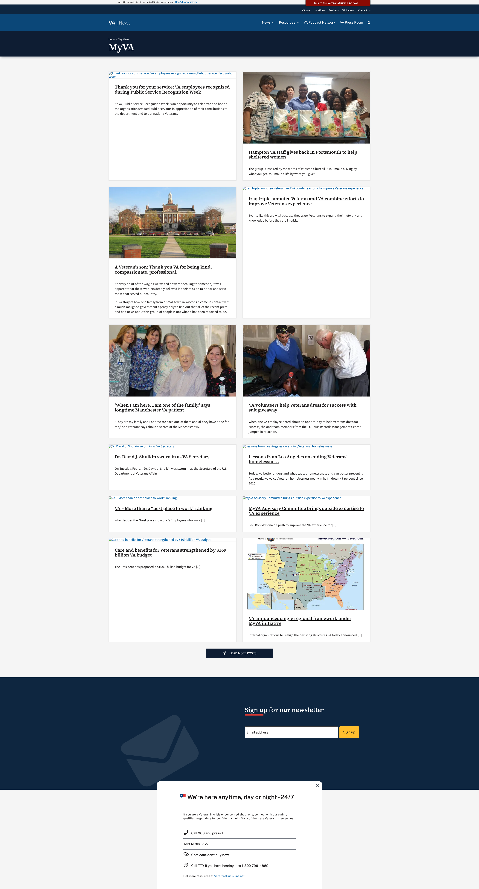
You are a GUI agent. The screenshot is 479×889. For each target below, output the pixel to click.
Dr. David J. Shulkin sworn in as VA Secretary (162, 457)
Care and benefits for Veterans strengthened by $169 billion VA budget (170, 552)
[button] (369, 22)
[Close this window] (318, 785)
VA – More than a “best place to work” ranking (164, 508)
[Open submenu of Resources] (297, 22)
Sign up (349, 732)
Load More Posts (243, 653)
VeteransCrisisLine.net (229, 876)
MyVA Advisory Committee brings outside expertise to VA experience (306, 510)
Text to (195, 844)
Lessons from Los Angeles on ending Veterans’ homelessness (298, 459)
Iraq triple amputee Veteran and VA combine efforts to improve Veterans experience (306, 201)
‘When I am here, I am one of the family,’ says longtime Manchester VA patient (162, 407)
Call (207, 833)
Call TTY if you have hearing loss (230, 866)
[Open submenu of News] (272, 22)
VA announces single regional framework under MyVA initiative (300, 620)
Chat (210, 855)
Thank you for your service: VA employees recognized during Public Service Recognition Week (172, 89)
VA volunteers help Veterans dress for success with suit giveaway (303, 407)
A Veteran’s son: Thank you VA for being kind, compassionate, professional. (163, 269)
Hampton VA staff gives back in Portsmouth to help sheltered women (303, 154)
